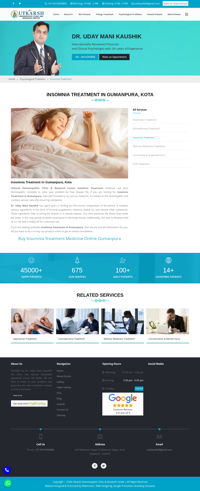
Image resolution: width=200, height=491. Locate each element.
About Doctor (64, 376)
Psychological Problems (130, 14)
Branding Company (144, 485)
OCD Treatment (141, 163)
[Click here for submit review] (122, 403)
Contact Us (62, 409)
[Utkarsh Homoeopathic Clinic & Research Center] (27, 14)
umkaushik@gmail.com (147, 3)
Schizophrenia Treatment (146, 128)
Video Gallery (64, 387)
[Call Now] (7, 471)
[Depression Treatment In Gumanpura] (33, 317)
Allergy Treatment (104, 14)
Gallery (60, 381)
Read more (17, 395)
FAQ (59, 392)
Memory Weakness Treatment (149, 146)
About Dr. (68, 14)
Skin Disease (84, 14)
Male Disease (174, 14)
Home (56, 14)
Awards (61, 404)
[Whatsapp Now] (8, 483)
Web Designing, (104, 485)
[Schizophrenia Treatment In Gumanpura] (78, 317)
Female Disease (154, 14)
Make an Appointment (175, 3)
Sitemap (61, 415)
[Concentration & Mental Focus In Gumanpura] (168, 317)
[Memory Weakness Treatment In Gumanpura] (123, 317)
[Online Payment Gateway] (29, 403)
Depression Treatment (145, 119)
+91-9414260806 (57, 3)
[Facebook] (13, 3)
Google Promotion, (123, 485)
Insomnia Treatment (143, 137)
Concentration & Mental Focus (149, 155)
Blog (59, 398)
